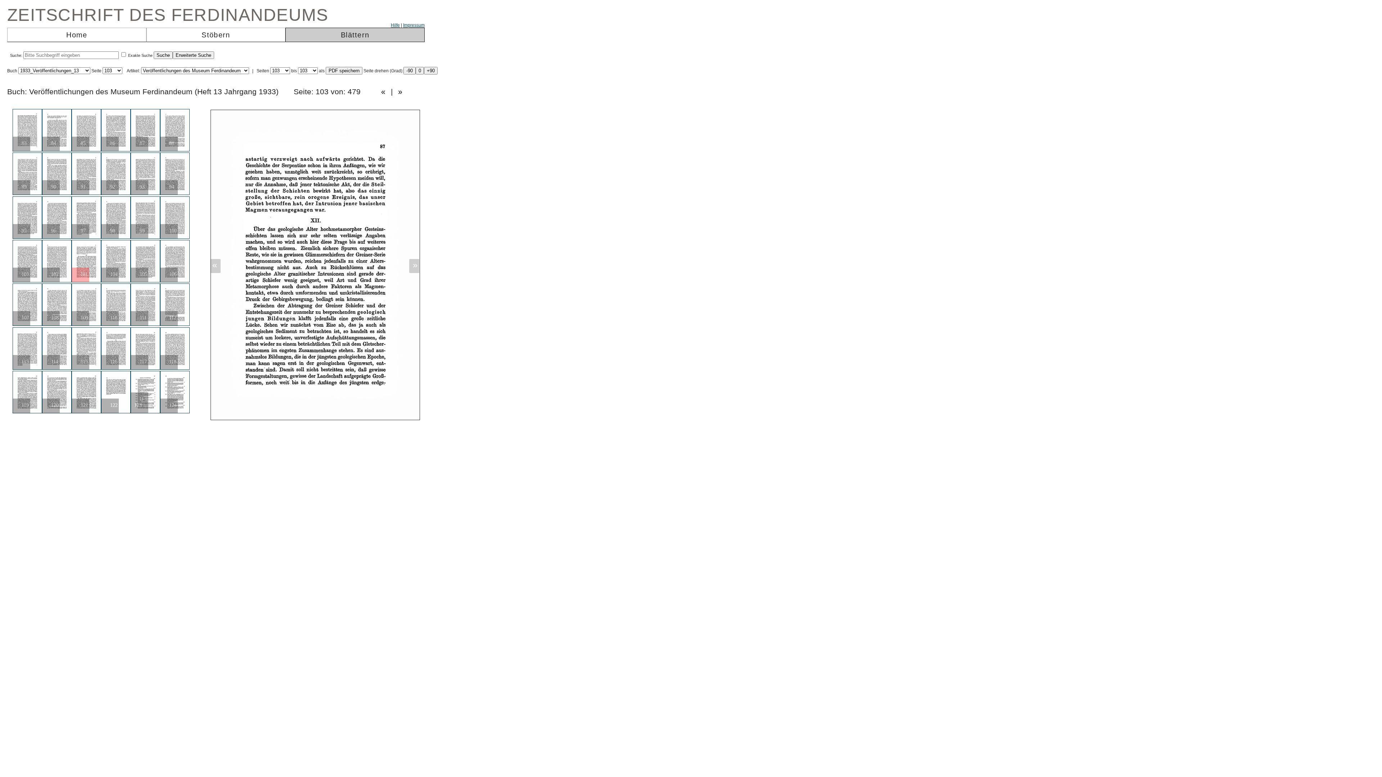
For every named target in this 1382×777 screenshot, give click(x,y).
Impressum (414, 25)
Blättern (355, 35)
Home (76, 35)
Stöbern (216, 35)
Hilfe (395, 25)
